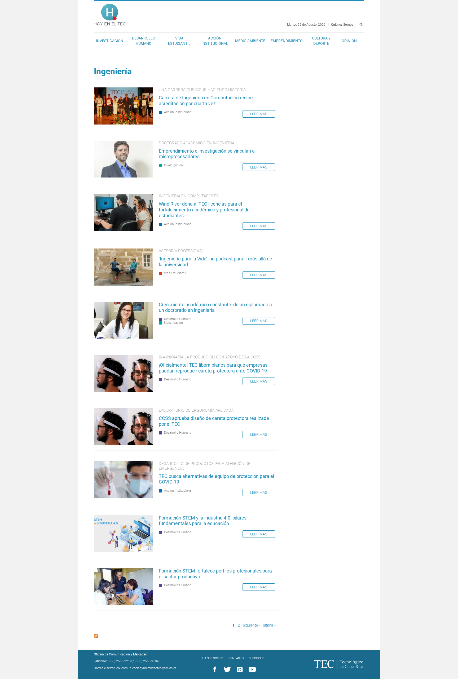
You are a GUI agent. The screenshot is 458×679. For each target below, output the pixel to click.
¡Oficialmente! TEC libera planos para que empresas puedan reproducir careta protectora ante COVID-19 (213, 368)
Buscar (362, 41)
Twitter (226, 670)
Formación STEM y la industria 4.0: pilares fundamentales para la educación (202, 520)
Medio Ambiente (250, 41)
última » (269, 625)
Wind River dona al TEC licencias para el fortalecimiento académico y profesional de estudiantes (204, 209)
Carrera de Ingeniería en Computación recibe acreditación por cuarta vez (206, 100)
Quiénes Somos (342, 24)
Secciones (256, 658)
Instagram (239, 670)
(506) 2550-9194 (147, 661)
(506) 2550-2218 (120, 661)
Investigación (109, 41)
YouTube (251, 670)
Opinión (349, 41)
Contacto (236, 658)
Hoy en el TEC (110, 13)
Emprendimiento (287, 41)
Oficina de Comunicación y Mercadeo (120, 654)
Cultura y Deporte (321, 41)
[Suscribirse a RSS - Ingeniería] (96, 636)
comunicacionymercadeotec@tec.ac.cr (148, 668)
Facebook (214, 670)
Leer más (258, 114)
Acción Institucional (214, 41)
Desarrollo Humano (143, 41)
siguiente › (251, 625)
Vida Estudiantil (179, 41)
